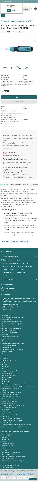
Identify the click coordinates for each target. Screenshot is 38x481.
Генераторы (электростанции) (12, 321)
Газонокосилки (7, 319)
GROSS (25, 75)
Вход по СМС (24, 9)
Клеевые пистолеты (8, 443)
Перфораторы (6, 439)
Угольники (5, 416)
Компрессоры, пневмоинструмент (13, 343)
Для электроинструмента (10, 332)
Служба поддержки (10, 256)
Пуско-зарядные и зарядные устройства (15, 384)
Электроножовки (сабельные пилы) (13, 456)
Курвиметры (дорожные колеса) (12, 349)
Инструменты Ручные (11, 20)
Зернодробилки (7, 339)
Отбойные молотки (8, 446)
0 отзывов (22, 32)
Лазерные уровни (7, 352)
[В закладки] (34, 37)
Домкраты (5, 334)
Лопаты (4, 354)
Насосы (4, 364)
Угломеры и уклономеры (10, 414)
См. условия (12, 143)
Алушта (20, 266)
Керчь (5, 269)
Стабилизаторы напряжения (11, 397)
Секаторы (5, 390)
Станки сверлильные (9, 403)
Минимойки (6, 356)
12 (23, 117)
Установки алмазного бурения (12, 420)
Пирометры (6, 379)
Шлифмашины (6, 463)
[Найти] (35, 15)
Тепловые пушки (7, 412)
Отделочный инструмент (10, 375)
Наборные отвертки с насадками (21, 21)
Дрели (4, 441)
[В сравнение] (34, 40)
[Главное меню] (25, 2)
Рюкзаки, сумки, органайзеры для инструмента (17, 386)
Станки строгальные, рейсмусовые (13, 405)
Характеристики (16, 184)
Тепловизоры (6, 409)
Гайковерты (6, 448)
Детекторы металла (8, 326)
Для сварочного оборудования (12, 328)
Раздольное (21, 272)
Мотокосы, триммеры (9, 360)
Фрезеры (5, 450)
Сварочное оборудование (10, 388)
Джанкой (12, 269)
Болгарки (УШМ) (7, 435)
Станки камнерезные (8, 399)
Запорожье (6, 275)
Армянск (20, 269)
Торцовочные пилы (8, 454)
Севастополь (25, 263)
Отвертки (6, 21)
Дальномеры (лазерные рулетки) (12, 324)
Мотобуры (5, 358)
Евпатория (12, 266)
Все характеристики (7, 126)
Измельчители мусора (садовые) (12, 341)
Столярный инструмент (9, 407)
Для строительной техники (10, 330)
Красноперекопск (9, 272)
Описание (4, 184)
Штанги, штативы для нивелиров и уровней (16, 424)
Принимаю (33, 478)
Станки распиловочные (9, 401)
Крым (5, 263)
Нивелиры (5, 367)
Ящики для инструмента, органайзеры (14, 427)
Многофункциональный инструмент (13, 461)
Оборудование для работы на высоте (14, 371)
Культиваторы (6, 347)
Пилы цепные (6, 377)
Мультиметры (6, 362)
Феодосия (28, 266)
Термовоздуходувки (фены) (11, 465)
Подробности (4, 85)
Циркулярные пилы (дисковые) (12, 452)
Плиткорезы (6, 382)
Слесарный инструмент (27, 20)
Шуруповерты (6, 429)
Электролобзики (7, 458)
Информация (8, 251)
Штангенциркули (7, 422)
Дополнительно (9, 279)
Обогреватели (6, 369)
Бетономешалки (7, 315)
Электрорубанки (7, 467)
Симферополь (13, 263)
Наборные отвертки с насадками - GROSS (15, 241)
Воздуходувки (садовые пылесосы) (13, 317)
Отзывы (27, 184)
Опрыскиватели (7, 373)
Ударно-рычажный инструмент (12, 418)
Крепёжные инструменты (10, 345)
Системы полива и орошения (11, 392)
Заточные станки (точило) (10, 336)
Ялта (4, 266)
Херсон (14, 275)
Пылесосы (5, 437)
